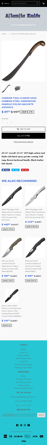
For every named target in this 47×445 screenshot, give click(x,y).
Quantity (5, 119)
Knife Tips (24, 361)
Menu (6, 3)
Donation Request (23, 379)
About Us (23, 352)
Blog (23, 376)
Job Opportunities (23, 382)
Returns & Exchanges (23, 364)
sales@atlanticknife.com (26, 397)
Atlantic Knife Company (24, 431)
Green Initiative (23, 355)
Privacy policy (23, 385)
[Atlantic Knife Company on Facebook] (17, 425)
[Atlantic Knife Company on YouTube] (29, 425)
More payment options (23, 142)
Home (4, 34)
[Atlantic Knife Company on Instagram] (25, 425)
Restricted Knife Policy (23, 388)
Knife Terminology (23, 358)
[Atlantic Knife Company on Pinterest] (21, 425)
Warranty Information (23, 368)
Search (23, 349)
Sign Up (41, 415)
